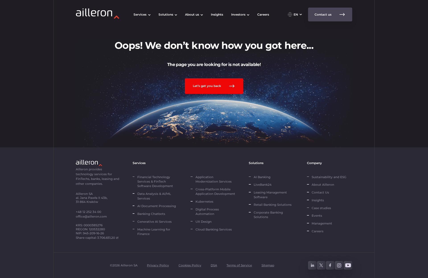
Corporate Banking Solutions (268, 215)
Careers (317, 231)
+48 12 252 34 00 (88, 212)
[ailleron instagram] (339, 265)
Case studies (321, 208)
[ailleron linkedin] (312, 265)
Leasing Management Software (270, 195)
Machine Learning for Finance (153, 232)
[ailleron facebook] (330, 265)
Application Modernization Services (213, 179)
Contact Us (320, 192)
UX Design (203, 221)
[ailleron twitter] (321, 265)
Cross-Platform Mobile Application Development (215, 191)
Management (322, 223)
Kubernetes (204, 201)
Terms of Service (239, 265)
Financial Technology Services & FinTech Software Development (155, 181)
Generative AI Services (154, 221)
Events (317, 215)
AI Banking (262, 177)
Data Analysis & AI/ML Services (154, 196)
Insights (318, 200)
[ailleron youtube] (348, 265)
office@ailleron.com (91, 216)
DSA (214, 265)
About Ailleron (323, 184)
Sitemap (267, 265)
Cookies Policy (190, 265)
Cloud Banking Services (213, 229)
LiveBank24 (263, 184)
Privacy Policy (158, 265)
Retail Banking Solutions (273, 204)
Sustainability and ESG (329, 177)
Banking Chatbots (151, 214)
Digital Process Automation (207, 212)
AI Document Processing (157, 206)
